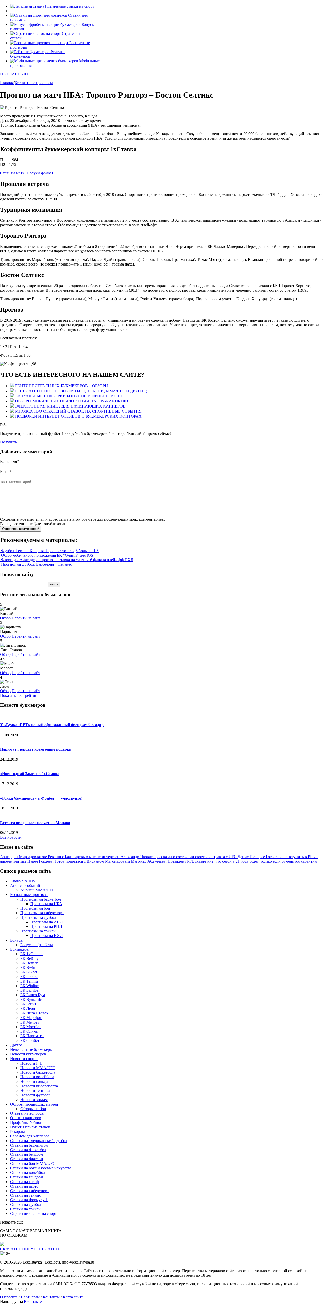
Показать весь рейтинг (19, 695)
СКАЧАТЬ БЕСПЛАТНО (29, 1249)
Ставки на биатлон (26, 1159)
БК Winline (29, 986)
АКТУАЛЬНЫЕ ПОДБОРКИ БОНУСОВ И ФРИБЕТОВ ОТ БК (70, 396)
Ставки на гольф (24, 1181)
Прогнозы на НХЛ (46, 935)
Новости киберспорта (39, 1086)
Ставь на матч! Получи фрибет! (27, 173)
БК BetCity (29, 958)
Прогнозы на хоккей (38, 931)
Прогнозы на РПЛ (46, 926)
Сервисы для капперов (30, 1136)
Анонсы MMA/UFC (37, 890)
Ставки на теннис (25, 1195)
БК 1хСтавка (31, 954)
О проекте (9, 1297)
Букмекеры (19, 949)
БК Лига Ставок (34, 1013)
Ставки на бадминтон (29, 1145)
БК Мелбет (29, 1022)
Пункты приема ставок (30, 1127)
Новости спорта (24, 1058)
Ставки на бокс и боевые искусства (41, 1168)
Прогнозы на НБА (46, 904)
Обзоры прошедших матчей (34, 1104)
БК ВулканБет (32, 999)
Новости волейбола (37, 1077)
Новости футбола (35, 1095)
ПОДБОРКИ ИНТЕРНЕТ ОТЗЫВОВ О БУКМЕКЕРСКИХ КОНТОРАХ (78, 416)
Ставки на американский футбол (38, 1140)
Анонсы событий (25, 885)
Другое (16, 1045)
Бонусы (16, 940)
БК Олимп (29, 1031)
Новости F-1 (31, 1063)
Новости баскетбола (37, 1072)
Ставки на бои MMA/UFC (32, 1163)
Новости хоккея (34, 1099)
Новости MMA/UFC (37, 1068)
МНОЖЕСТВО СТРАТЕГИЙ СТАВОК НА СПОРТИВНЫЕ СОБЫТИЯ (78, 411)
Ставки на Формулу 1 (29, 1200)
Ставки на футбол (25, 1204)
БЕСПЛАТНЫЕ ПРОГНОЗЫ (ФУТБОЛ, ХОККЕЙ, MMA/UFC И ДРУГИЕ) (81, 391)
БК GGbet (28, 972)
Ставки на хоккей (25, 1209)
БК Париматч (32, 1036)
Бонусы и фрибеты (36, 945)
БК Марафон (31, 1017)
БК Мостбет (30, 1027)
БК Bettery (29, 963)
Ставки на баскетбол (28, 1150)
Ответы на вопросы (27, 1113)
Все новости (11, 837)
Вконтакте (33, 1301)
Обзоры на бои (33, 1109)
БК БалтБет (30, 990)
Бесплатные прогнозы (29, 894)
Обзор (5, 618)
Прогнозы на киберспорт (42, 913)
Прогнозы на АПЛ (46, 922)
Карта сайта (73, 1297)
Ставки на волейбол (27, 1172)
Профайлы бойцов (26, 1122)
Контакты (51, 1297)
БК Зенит (28, 1004)
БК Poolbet (29, 976)
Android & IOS (22, 881)
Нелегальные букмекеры (31, 1049)
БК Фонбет (29, 1040)
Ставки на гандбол (26, 1177)
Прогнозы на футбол (38, 917)
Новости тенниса (35, 1090)
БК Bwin (27, 967)
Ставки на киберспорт (29, 1191)
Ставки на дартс (24, 1186)
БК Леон (27, 1008)
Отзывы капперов (25, 1118)
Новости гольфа (34, 1081)
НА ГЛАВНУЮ (14, 74)
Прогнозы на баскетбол (40, 899)
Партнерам (30, 1297)
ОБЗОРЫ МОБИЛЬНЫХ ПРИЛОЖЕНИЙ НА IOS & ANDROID (71, 401)
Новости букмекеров (28, 1054)
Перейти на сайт (26, 618)
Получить (8, 442)
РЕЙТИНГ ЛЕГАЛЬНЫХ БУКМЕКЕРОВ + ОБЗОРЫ (61, 386)
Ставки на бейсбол (26, 1154)
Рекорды (17, 1131)
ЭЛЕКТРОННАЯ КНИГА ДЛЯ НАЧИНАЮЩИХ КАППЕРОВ (70, 406)
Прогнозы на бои (35, 908)
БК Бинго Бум (32, 995)
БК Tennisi (29, 981)
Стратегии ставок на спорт (33, 1213)
